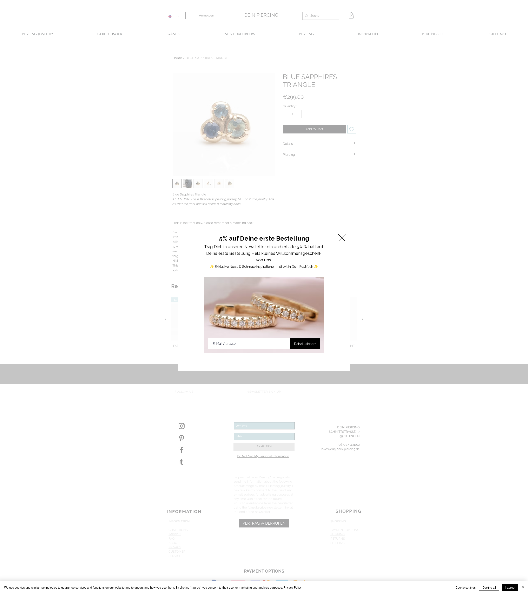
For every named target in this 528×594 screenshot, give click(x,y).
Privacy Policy (293, 587)
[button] (341, 237)
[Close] (523, 587)
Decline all (489, 587)
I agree (510, 587)
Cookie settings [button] (466, 587)
